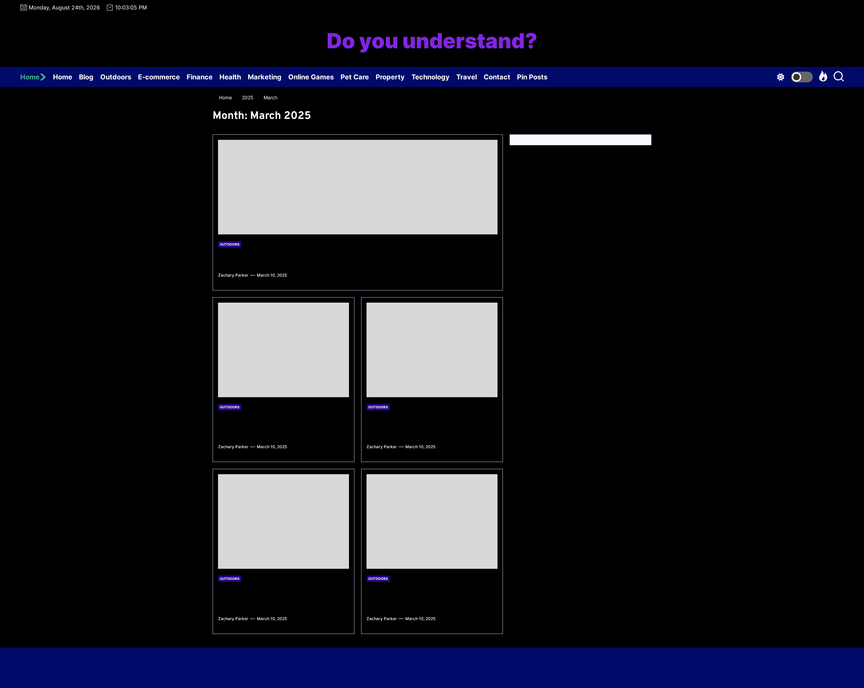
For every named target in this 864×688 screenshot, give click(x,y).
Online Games (311, 77)
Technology (430, 77)
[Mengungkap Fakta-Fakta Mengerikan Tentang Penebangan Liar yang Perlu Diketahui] (432, 521)
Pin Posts (532, 77)
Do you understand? (432, 40)
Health (230, 77)
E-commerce (159, 77)
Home (29, 77)
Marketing (264, 77)
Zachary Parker (233, 275)
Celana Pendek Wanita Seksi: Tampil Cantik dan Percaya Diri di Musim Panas (280, 425)
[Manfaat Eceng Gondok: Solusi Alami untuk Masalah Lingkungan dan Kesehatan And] (432, 350)
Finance (200, 77)
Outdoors (115, 77)
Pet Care (355, 77)
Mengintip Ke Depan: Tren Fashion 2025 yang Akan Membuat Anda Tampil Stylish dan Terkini (345, 258)
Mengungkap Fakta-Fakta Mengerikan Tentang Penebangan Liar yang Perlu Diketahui (431, 596)
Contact (497, 77)
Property (390, 77)
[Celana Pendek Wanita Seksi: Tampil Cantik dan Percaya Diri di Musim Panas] (283, 350)
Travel (466, 77)
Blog (86, 77)
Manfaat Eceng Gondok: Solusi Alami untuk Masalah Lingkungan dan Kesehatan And (429, 425)
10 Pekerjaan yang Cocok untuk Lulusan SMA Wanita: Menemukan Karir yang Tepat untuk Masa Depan (280, 596)
